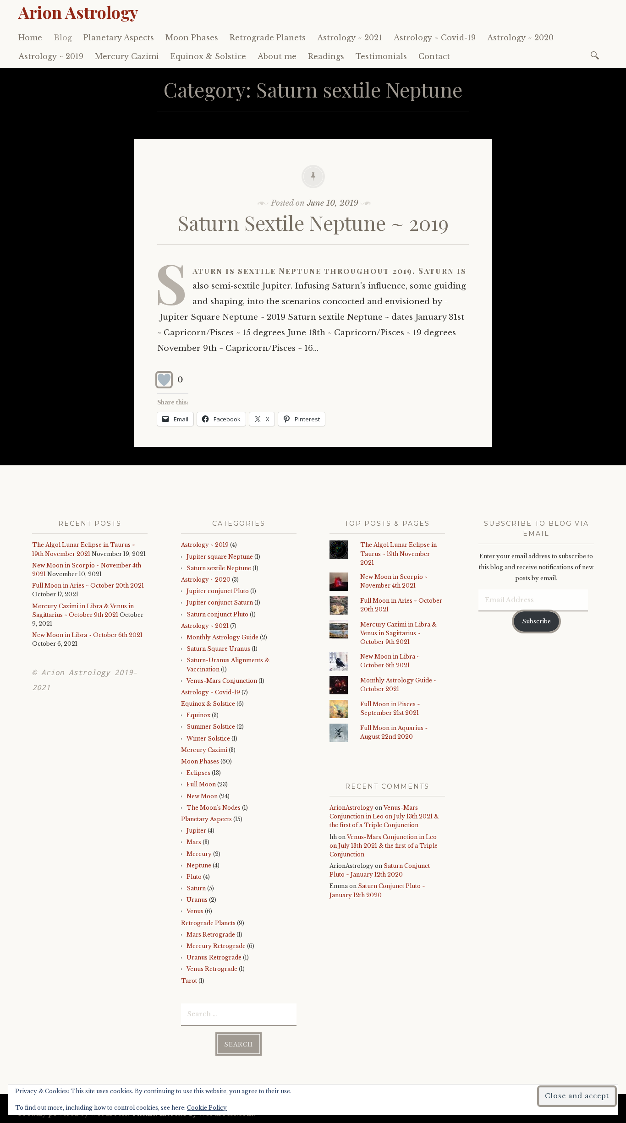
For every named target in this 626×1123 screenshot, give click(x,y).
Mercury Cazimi (127, 56)
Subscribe (536, 621)
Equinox (198, 715)
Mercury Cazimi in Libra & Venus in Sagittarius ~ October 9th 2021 (398, 633)
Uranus (197, 899)
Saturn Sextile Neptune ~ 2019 (313, 222)
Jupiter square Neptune (220, 556)
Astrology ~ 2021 (349, 37)
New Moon (202, 796)
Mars (194, 842)
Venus (195, 911)
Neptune (199, 865)
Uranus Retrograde (214, 957)
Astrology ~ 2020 (520, 37)
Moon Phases (191, 37)
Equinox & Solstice (208, 56)
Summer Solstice (211, 726)
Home (30, 37)
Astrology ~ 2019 (50, 56)
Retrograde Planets (268, 37)
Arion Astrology (78, 12)
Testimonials (381, 56)
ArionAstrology (351, 807)
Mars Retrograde (211, 934)
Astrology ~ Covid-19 (435, 37)
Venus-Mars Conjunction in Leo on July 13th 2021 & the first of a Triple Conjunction (384, 816)
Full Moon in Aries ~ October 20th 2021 (88, 585)
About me (277, 56)
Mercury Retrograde (216, 946)
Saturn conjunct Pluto (217, 614)
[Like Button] (164, 380)
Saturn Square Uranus (218, 648)
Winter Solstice (208, 738)
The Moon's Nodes (214, 807)
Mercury (199, 853)
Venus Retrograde (212, 968)
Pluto (194, 876)
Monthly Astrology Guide (222, 637)
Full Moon (201, 784)
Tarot (189, 980)
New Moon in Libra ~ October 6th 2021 (87, 635)
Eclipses (198, 772)
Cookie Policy (207, 1107)
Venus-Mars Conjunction (222, 680)
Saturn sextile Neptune (219, 568)
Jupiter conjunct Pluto (218, 591)
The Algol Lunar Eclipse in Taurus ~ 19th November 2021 (398, 553)
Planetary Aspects (118, 37)
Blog (63, 37)
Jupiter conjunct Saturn (220, 602)
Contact (434, 56)
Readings (326, 56)
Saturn (196, 888)
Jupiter (196, 830)
